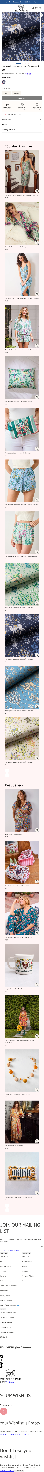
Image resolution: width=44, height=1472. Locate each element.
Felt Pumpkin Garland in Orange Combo (18, 1094)
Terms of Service (6, 1300)
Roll (6, 93)
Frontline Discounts (7, 1332)
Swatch (16, 93)
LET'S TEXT (3, 1250)
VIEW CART (19, 1471)
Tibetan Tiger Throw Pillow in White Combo (18, 1197)
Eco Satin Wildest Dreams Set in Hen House (18, 937)
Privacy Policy (5, 1295)
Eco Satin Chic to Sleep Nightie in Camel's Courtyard (21, 195)
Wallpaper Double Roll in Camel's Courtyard (19, 711)
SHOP (3, 1309)
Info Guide (4, 1291)
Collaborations (5, 1327)
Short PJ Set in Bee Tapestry (13, 834)
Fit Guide (3, 1271)
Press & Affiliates (28, 1276)
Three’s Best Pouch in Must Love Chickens (18, 886)
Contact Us (4, 1257)
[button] (4, 8)
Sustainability (27, 1262)
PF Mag (24, 1266)
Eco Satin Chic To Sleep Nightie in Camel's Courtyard (22, 298)
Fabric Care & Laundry (8, 1286)
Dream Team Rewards (8, 1313)
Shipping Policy (5, 1266)
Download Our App (7, 1318)
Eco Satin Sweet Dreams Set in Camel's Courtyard (20, 350)
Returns (3, 1276)
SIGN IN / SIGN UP (22, 1434)
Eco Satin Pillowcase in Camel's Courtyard (18, 401)
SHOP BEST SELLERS (7, 1434)
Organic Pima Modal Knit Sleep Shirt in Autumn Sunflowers (20, 1041)
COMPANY (26, 1253)
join (42, 1246)
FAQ (1, 1262)
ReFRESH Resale (6, 1322)
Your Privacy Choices (8, 1305)
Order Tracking (5, 1281)
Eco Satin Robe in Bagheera (14, 1145)
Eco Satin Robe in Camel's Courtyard (16, 247)
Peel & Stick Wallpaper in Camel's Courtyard (19, 608)
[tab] (18, 63)
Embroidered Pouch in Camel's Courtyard (18, 453)
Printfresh (10, 1382)
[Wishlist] (36, 8)
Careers (25, 1281)
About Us (25, 1257)
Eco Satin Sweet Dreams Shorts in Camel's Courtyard (21, 504)
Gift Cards (3, 1337)
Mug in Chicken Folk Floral (13, 989)
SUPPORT (4, 1253)
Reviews (25, 1271)
